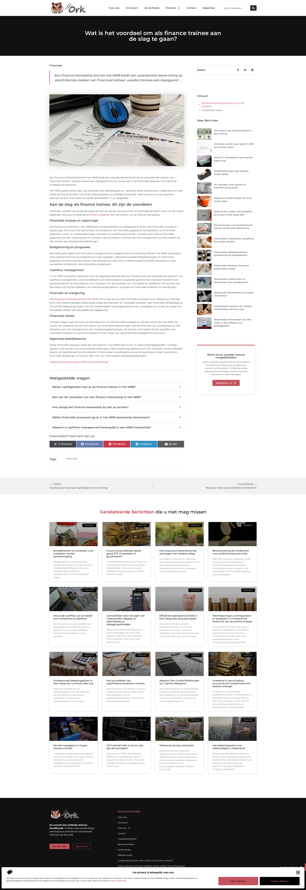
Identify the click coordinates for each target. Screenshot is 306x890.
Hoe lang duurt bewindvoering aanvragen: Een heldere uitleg (177, 552)
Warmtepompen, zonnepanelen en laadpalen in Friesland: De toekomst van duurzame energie (232, 618)
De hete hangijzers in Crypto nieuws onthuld (70, 747)
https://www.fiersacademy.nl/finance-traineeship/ (79, 361)
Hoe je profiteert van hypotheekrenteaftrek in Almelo (125, 682)
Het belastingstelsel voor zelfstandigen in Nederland (228, 747)
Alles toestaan (238, 881)
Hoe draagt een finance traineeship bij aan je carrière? (117, 407)
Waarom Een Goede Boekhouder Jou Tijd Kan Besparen (179, 682)
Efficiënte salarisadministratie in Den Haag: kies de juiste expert (178, 617)
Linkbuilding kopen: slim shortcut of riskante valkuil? (145, 860)
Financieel (55, 65)
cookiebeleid (120, 881)
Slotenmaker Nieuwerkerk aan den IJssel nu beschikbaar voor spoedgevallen (232, 322)
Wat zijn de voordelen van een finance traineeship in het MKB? (117, 397)
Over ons (114, 7)
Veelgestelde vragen (212, 110)
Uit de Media (151, 7)
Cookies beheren (280, 881)
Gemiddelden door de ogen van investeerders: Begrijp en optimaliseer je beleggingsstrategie (125, 620)
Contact (191, 7)
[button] (298, 872)
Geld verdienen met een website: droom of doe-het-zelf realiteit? (151, 866)
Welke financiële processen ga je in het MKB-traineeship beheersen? (117, 417)
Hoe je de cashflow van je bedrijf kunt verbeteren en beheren (72, 617)
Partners (171, 7)
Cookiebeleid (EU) (127, 839)
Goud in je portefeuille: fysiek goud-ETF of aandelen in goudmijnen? (123, 553)
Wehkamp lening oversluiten (176, 745)
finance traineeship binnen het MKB (76, 299)
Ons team (132, 7)
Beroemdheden (126, 844)
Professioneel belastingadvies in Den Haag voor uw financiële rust (73, 682)
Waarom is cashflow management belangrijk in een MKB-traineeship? (117, 427)
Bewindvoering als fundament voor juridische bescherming (230, 552)
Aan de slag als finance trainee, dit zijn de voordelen (222, 104)
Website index (125, 855)
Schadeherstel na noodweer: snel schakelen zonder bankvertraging (73, 553)
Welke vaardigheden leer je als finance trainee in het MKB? (117, 387)
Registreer (209, 7)
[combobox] (236, 8)
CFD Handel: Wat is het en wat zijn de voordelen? (124, 747)
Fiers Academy (100, 214)
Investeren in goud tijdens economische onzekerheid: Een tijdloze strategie (231, 683)
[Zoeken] (253, 8)
